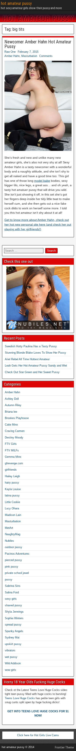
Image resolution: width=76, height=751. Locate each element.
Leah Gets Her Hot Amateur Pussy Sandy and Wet (36, 365)
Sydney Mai (12, 637)
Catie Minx (11, 424)
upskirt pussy (13, 644)
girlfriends (11, 469)
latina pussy (12, 495)
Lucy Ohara (12, 508)
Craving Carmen (14, 431)
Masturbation (29, 56)
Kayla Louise (13, 489)
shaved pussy (13, 605)
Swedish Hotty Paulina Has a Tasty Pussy (31, 346)
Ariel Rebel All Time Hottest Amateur (27, 359)
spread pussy (13, 624)
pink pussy (11, 566)
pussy (8, 579)
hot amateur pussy (16, 3)
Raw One (10, 51)
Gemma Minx (13, 456)
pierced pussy (13, 560)
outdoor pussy (13, 547)
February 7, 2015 (28, 51)
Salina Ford (12, 592)
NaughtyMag (12, 534)
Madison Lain (13, 515)
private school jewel (17, 573)
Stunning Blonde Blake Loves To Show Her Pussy (35, 352)
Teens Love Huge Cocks (20, 698)
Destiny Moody (14, 437)
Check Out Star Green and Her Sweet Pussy (32, 372)
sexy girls (11, 598)
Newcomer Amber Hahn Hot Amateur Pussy (37, 44)
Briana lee (11, 411)
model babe (42, 180)
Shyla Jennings (14, 611)
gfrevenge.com (14, 463)
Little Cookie (12, 502)
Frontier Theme (64, 747)
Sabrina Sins (12, 585)
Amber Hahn (12, 56)
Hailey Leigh (12, 476)
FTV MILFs (12, 450)
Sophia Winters (14, 618)
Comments (46, 56)
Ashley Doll (12, 398)
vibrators (10, 650)
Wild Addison (13, 663)
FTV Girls (11, 443)
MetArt (9, 527)
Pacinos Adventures (17, 553)
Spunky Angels (14, 631)
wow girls (10, 669)
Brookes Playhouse (17, 418)
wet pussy (11, 657)
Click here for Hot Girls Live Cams (38, 735)
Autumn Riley (13, 405)
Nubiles (9, 540)
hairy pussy (12, 482)
